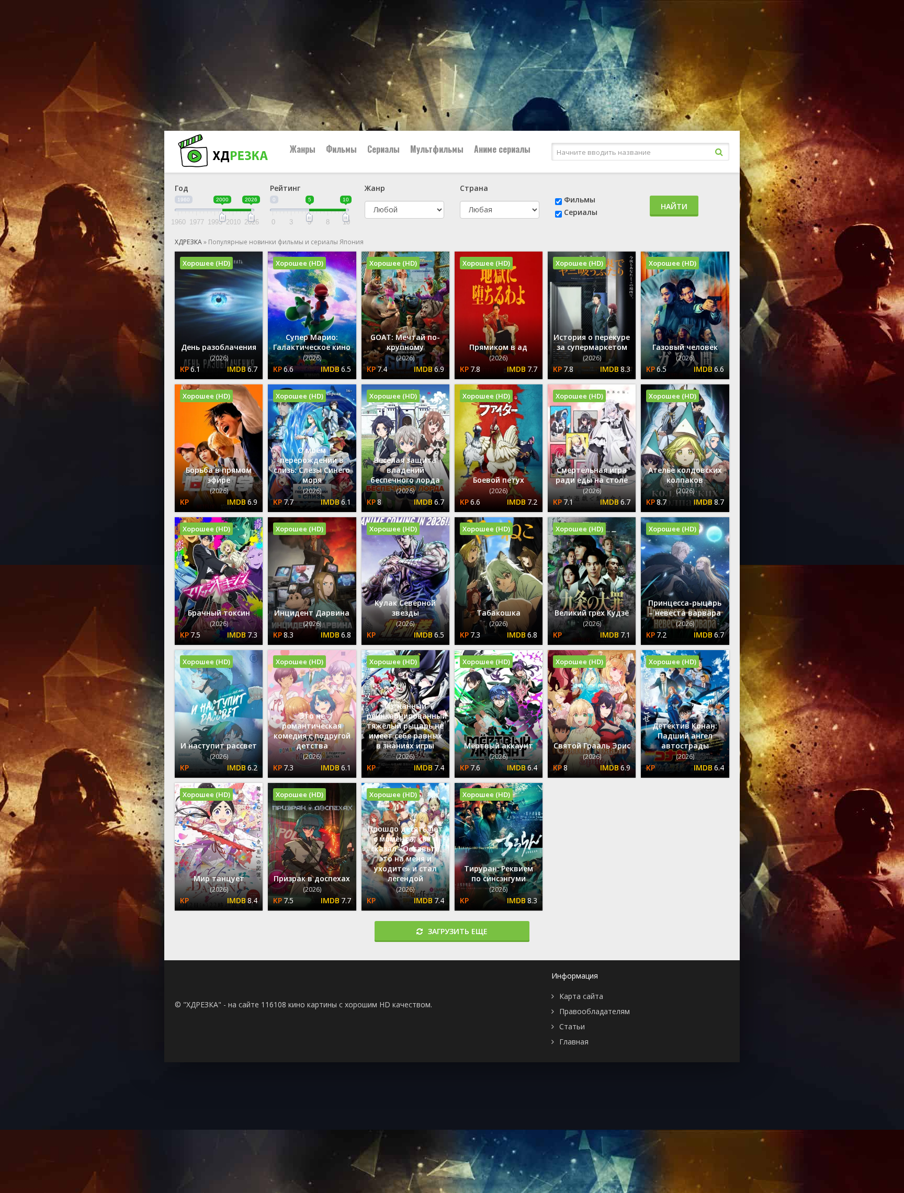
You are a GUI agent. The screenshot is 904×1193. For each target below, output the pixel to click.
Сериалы (383, 149)
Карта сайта (581, 996)
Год (181, 188)
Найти (674, 206)
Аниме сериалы (502, 149)
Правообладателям (594, 1011)
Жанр (375, 188)
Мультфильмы (437, 149)
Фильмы (341, 149)
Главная (574, 1042)
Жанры (302, 149)
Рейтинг (285, 188)
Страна (474, 188)
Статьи (572, 1026)
